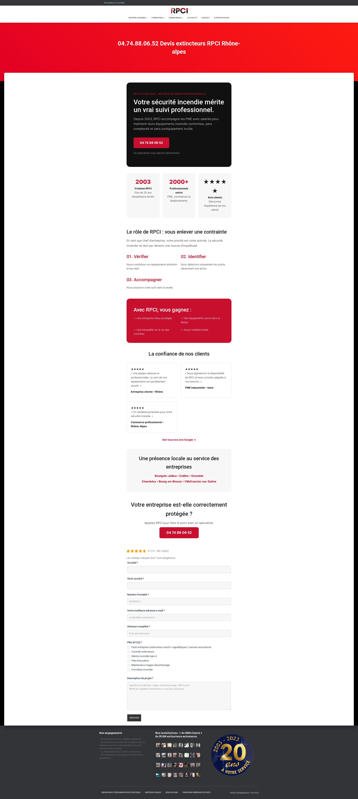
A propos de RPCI (221, 18)
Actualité (192, 18)
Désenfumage (175, 18)
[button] (146, 18)
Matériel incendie (137, 18)
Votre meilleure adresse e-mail (146, 610)
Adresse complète (138, 626)
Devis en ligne (172, 792)
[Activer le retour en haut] (352, 793)
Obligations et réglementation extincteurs (121, 792)
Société (132, 562)
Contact (205, 18)
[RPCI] (179, 10)
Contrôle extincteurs (142, 651)
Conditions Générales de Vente (196, 792)
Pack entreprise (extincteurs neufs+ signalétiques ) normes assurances (171, 647)
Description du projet (140, 678)
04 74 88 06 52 (151, 142)
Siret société (135, 578)
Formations (157, 18)
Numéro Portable (138, 594)
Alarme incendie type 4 (144, 656)
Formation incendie (142, 669)
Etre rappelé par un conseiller (114, 3)
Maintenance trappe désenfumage (150, 665)
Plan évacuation (140, 660)
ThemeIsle (254, 793)
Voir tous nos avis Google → (179, 439)
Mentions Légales (153, 792)
